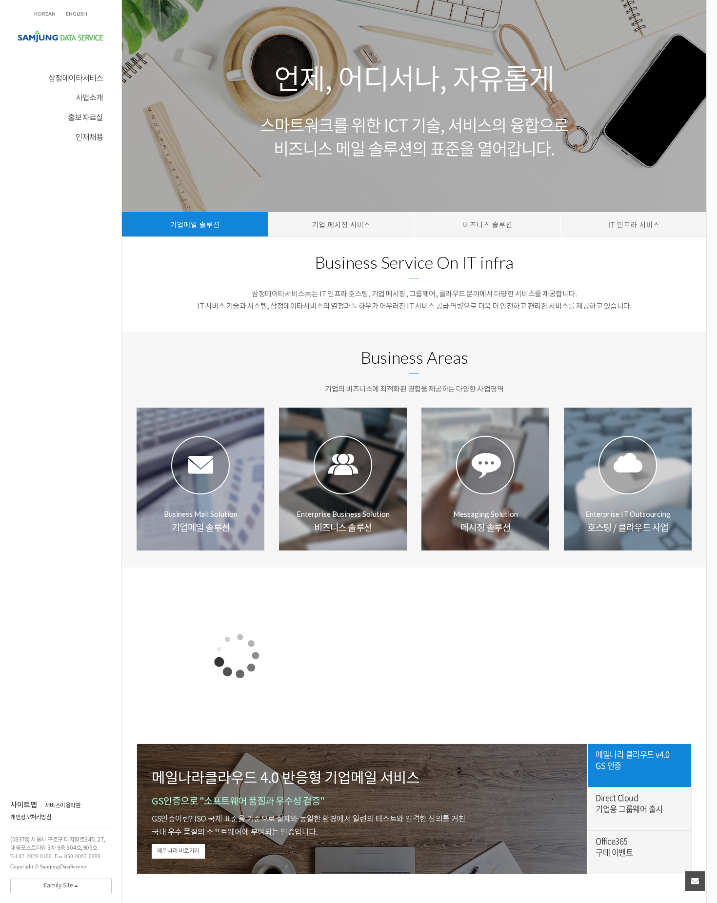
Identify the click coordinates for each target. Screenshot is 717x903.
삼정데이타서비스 (75, 77)
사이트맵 (23, 805)
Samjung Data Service (60, 36)
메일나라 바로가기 (178, 851)
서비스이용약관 (63, 805)
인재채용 (89, 136)
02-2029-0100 (35, 856)
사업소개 (89, 97)
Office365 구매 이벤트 (614, 847)
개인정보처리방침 (30, 817)
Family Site (59, 886)
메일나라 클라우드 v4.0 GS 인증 (632, 760)
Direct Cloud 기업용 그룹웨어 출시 (629, 803)
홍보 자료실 (85, 117)
